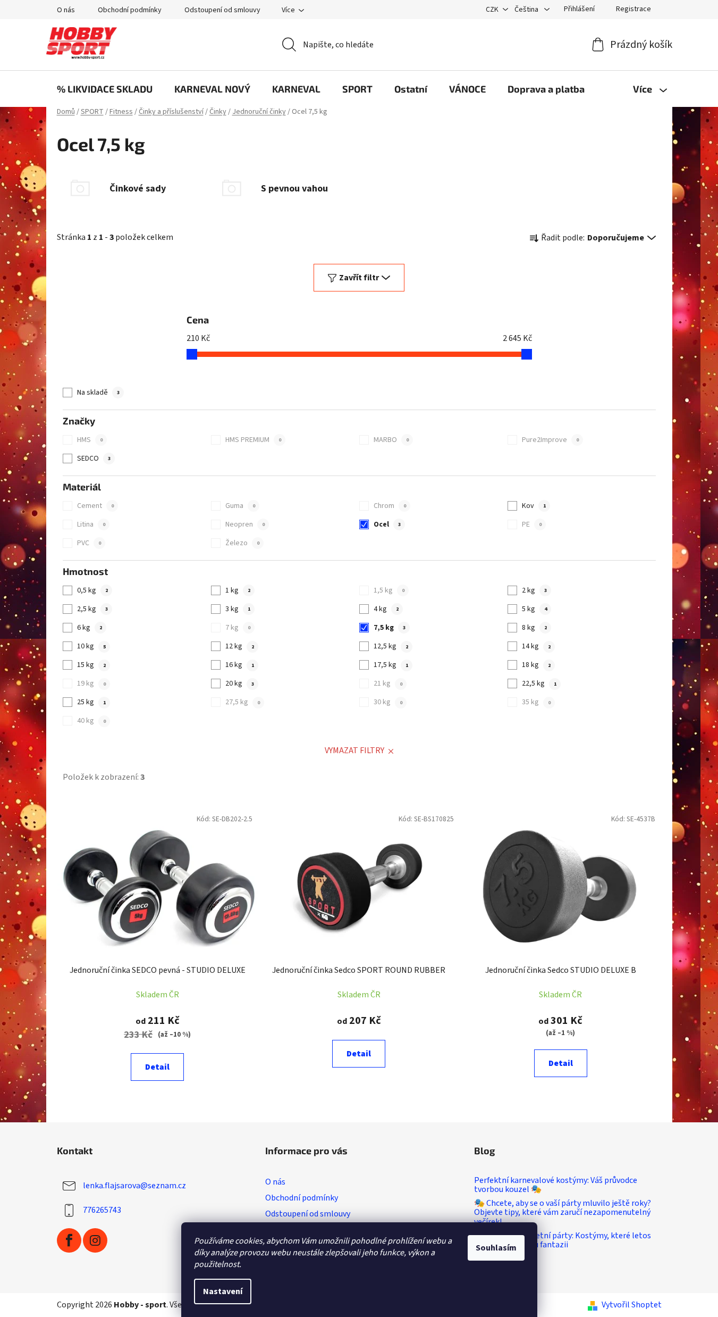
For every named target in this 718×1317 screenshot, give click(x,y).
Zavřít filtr (359, 278)
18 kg (536, 665)
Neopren (244, 524)
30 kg (388, 702)
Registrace (633, 9)
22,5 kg (539, 683)
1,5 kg (389, 590)
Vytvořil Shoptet (632, 1305)
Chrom (390, 506)
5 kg (534, 609)
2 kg (534, 590)
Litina (91, 524)
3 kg (237, 609)
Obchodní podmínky (130, 10)
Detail (157, 1067)
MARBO (391, 440)
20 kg (239, 683)
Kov (533, 506)
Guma (240, 506)
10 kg (91, 646)
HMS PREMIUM (253, 440)
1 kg (237, 590)
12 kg (239, 646)
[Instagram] (95, 1240)
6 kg (89, 627)
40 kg (91, 720)
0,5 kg (92, 590)
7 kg (237, 627)
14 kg (536, 646)
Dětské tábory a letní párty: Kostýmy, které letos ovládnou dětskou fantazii (562, 1240)
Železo (242, 543)
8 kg (534, 627)
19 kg (91, 683)
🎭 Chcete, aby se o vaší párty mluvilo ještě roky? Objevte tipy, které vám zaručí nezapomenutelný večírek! (562, 1213)
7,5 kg (389, 627)
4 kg (386, 609)
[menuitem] (104, 89)
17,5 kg (391, 665)
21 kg (388, 683)
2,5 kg (92, 609)
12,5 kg (391, 646)
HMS (89, 440)
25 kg (91, 702)
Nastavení (222, 1291)
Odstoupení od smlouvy (222, 10)
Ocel (387, 524)
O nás (66, 10)
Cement (95, 506)
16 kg (239, 665)
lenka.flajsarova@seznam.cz (134, 1185)
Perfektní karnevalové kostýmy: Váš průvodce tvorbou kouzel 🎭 (555, 1185)
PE (531, 524)
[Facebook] (69, 1240)
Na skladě (98, 392)
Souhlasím (496, 1248)
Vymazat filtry (354, 750)
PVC (88, 543)
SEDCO (93, 458)
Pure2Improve (550, 440)
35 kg (536, 702)
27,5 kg (242, 702)
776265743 (102, 1210)
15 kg (91, 665)
